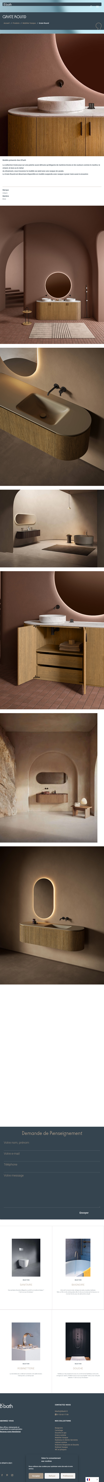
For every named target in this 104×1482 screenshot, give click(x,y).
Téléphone (10, 1164)
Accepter (36, 1476)
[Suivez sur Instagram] (12, 1475)
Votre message (14, 1175)
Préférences (68, 1476)
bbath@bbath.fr (61, 1411)
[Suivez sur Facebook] (2, 1475)
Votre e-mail (12, 1153)
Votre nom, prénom (16, 1142)
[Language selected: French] (92, 1479)
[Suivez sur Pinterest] (7, 1475)
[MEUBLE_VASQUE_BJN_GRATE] (52, 156)
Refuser (52, 1476)
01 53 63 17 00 (62, 1414)
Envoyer (84, 1212)
